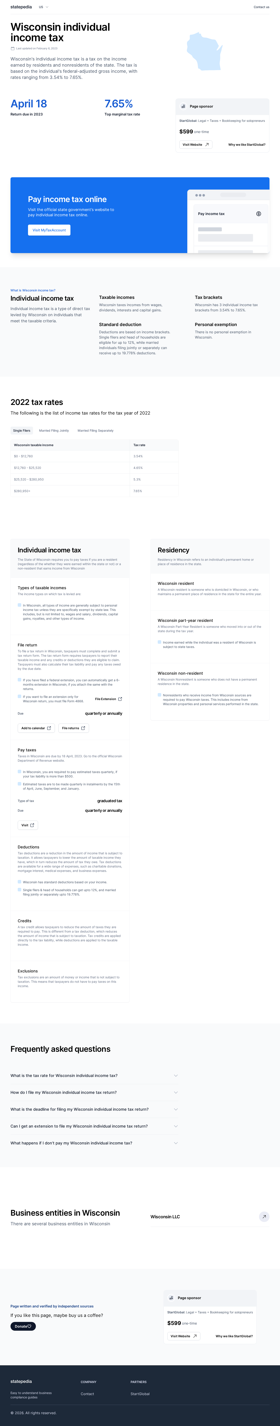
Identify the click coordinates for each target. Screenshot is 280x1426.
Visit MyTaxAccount (49, 230)
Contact (87, 1394)
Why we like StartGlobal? (247, 144)
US (41, 7)
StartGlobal (140, 1394)
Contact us (262, 7)
